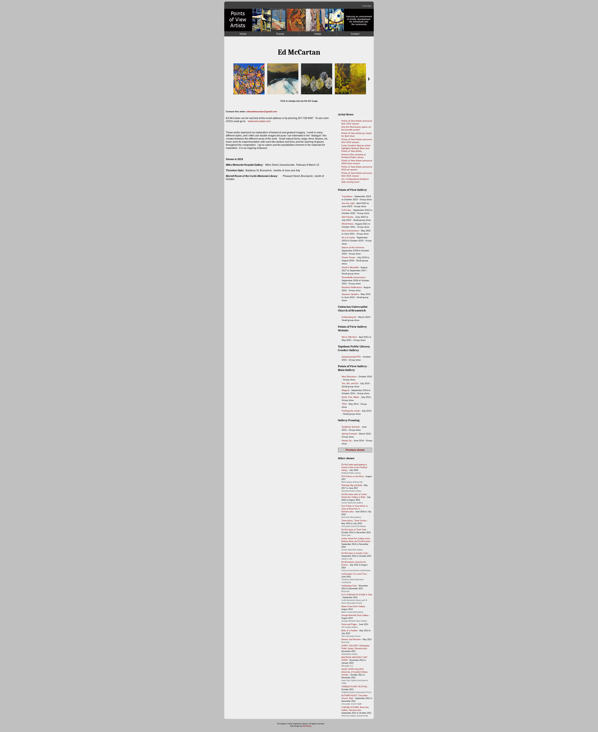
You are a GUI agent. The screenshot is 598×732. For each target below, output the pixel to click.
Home (243, 34)
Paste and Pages (349, 624)
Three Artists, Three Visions (354, 520)
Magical (345, 390)
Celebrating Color (349, 586)
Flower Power (348, 257)
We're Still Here (349, 337)
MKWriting (307, 726)
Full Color (346, 210)
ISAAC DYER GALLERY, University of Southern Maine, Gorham (354, 672)
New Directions (349, 376)
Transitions (347, 196)
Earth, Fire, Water (350, 397)
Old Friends (347, 217)
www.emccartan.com (259, 121)
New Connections (350, 230)
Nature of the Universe (353, 247)
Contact (355, 34)
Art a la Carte (348, 237)
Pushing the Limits (351, 411)
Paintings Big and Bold (351, 485)
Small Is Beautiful (350, 267)
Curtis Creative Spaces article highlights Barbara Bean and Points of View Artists (355, 148)
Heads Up (346, 440)
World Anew (347, 224)
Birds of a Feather (349, 630)
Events (280, 34)
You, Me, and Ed (350, 383)
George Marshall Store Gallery (355, 615)
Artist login (366, 6)
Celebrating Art (349, 317)
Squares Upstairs (350, 294)
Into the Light (348, 203)
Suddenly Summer (351, 427)
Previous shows (355, 450)
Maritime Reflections (352, 287)
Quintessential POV (351, 356)
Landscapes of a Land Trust (354, 574)
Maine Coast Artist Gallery (353, 606)
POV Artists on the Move (352, 476)
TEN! (344, 404)
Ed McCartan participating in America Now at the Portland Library (354, 467)
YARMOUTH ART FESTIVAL (354, 686)
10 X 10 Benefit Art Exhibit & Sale (356, 594)
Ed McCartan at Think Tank (353, 529)
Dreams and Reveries (351, 639)
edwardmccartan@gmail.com (261, 111)
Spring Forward (349, 433)
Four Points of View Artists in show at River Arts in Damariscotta (354, 509)
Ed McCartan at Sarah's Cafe (354, 553)
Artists (317, 34)
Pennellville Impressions (353, 277)
